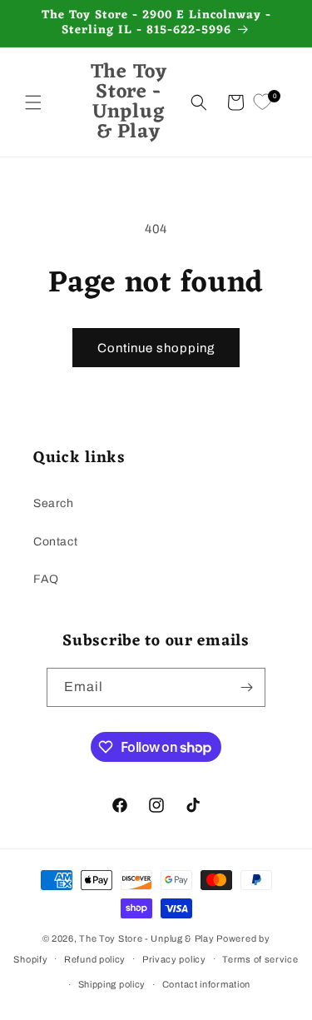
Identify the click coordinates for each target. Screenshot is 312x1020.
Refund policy (95, 959)
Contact (55, 541)
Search (53, 503)
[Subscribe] (246, 687)
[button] (33, 102)
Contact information (206, 984)
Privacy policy (174, 959)
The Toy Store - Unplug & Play (146, 938)
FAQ (46, 579)
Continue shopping (156, 348)
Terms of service (260, 959)
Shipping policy (112, 984)
